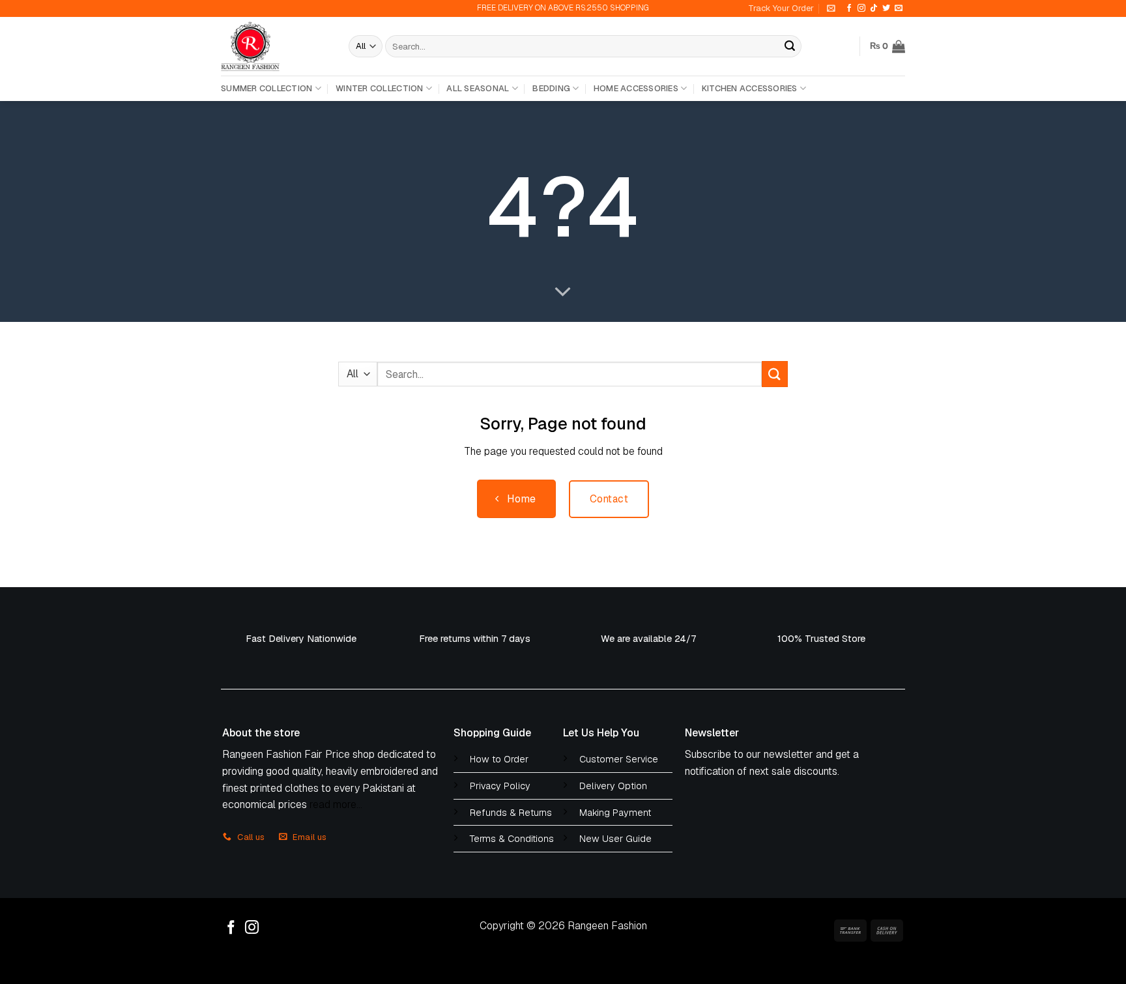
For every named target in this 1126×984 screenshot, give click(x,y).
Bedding (551, 88)
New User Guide (615, 839)
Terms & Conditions (512, 839)
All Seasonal (477, 88)
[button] (831, 8)
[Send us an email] (898, 8)
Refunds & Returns (511, 812)
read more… (336, 804)
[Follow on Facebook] (849, 8)
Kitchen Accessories (750, 88)
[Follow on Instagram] (861, 8)
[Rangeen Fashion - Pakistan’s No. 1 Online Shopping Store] (275, 46)
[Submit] (790, 46)
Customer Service (618, 759)
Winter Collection (379, 88)
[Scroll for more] (563, 293)
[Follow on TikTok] (874, 8)
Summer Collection (266, 88)
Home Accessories (636, 88)
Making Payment (615, 812)
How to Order (499, 759)
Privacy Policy (500, 786)
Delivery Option (613, 786)
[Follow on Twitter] (886, 8)
